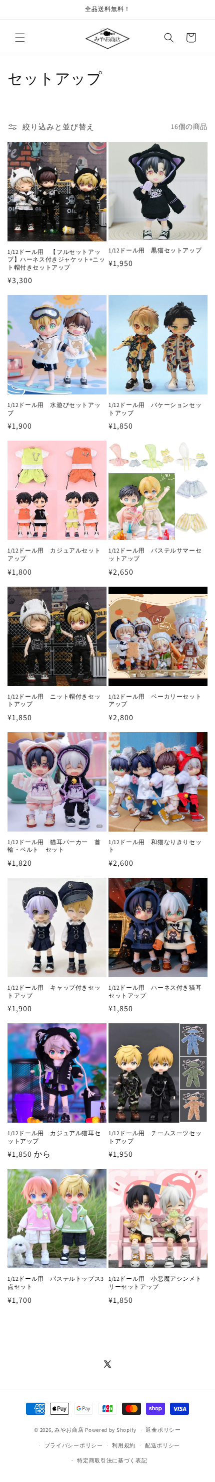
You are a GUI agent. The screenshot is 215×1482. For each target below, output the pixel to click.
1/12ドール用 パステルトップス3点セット (56, 1282)
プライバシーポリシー (73, 1445)
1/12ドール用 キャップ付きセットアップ (54, 991)
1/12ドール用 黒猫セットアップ (155, 250)
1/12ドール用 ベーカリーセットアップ (155, 700)
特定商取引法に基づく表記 (112, 1460)
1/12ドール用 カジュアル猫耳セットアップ (54, 1137)
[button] (20, 38)
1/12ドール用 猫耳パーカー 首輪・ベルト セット (54, 846)
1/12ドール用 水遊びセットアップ (54, 409)
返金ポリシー (163, 1429)
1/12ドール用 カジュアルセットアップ (54, 554)
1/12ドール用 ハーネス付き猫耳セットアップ (155, 991)
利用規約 (124, 1445)
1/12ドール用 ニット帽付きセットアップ (54, 700)
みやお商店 (69, 1429)
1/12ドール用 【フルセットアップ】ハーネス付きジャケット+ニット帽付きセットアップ (57, 259)
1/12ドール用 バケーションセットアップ (155, 409)
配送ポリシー (162, 1445)
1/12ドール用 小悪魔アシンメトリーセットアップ (155, 1282)
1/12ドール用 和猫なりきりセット (155, 846)
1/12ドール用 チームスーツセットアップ (155, 1137)
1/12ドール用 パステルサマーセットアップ (155, 554)
